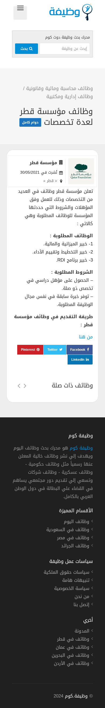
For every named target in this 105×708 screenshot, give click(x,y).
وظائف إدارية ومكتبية (69, 96)
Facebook (77, 350)
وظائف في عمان (72, 647)
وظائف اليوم (76, 522)
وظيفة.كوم (76, 696)
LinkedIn (77, 360)
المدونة (82, 631)
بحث (24, 48)
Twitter (52, 350)
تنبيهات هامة (75, 581)
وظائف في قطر (73, 639)
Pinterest (28, 350)
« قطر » (50, 180)
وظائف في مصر (73, 538)
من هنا (86, 336)
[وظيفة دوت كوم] (60, 12)
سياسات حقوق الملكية (66, 572)
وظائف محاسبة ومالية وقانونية (59, 88)
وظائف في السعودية (67, 530)
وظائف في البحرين (70, 655)
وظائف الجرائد (75, 546)
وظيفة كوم (81, 448)
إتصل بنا (81, 605)
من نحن (82, 597)
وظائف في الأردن (71, 664)
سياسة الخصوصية (71, 589)
